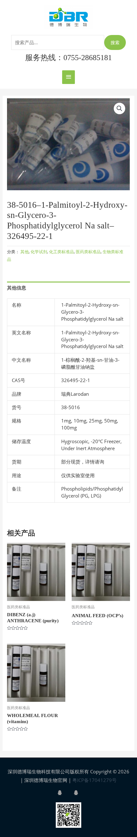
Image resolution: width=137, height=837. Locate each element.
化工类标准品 (61, 252)
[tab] (68, 288)
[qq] (65, 792)
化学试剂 (39, 252)
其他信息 (16, 287)
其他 (24, 252)
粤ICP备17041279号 (94, 780)
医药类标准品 (88, 252)
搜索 (115, 42)
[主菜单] (68, 77)
